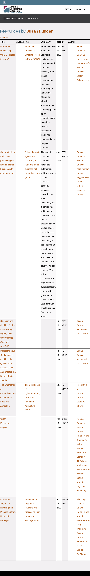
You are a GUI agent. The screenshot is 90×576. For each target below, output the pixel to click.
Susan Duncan (33, 18)
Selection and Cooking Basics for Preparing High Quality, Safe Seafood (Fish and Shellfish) (7, 333)
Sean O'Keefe (83, 63)
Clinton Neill (82, 457)
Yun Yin (80, 482)
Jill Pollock (82, 461)
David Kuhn (82, 333)
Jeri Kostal (82, 329)
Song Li (80, 448)
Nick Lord (81, 452)
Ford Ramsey (83, 169)
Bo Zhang (81, 490)
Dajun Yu (81, 55)
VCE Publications (10, 18)
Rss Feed (4, 37)
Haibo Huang (83, 59)
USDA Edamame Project (5, 423)
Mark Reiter (82, 465)
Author (21, 18)
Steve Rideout (83, 469)
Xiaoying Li (82, 499)
